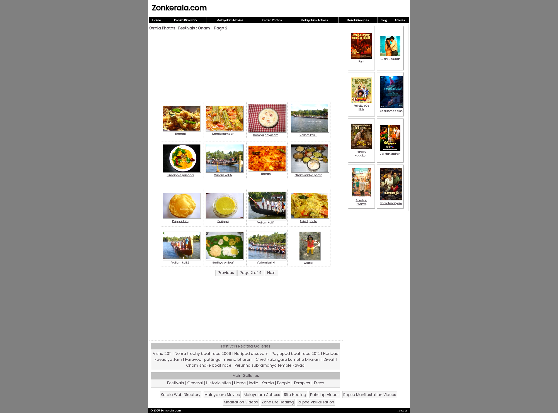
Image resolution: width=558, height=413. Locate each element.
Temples (301, 383)
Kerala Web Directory (181, 394)
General (195, 383)
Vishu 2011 (162, 353)
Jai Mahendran (390, 154)
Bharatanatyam (391, 203)
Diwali (329, 359)
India (253, 383)
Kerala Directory (185, 20)
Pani (361, 61)
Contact (402, 410)
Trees (318, 383)
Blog (384, 20)
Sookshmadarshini (393, 111)
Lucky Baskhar (390, 59)
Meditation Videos (241, 402)
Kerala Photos (272, 20)
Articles (400, 20)
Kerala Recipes (358, 20)
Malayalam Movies (230, 20)
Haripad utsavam (251, 353)
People (283, 383)
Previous (226, 272)
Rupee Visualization (316, 402)
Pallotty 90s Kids (361, 107)
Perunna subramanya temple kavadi (270, 365)
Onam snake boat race (208, 365)
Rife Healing (295, 394)
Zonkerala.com (179, 7)
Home (156, 20)
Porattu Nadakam (361, 153)
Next (271, 272)
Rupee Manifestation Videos (369, 394)
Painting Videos (324, 394)
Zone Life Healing (278, 402)
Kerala (268, 383)
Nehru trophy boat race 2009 (203, 353)
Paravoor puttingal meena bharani (218, 359)
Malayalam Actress (314, 20)
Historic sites (218, 383)
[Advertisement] (246, 63)
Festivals (186, 28)
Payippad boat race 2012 (296, 353)
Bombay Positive (361, 202)
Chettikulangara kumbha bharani (288, 359)
